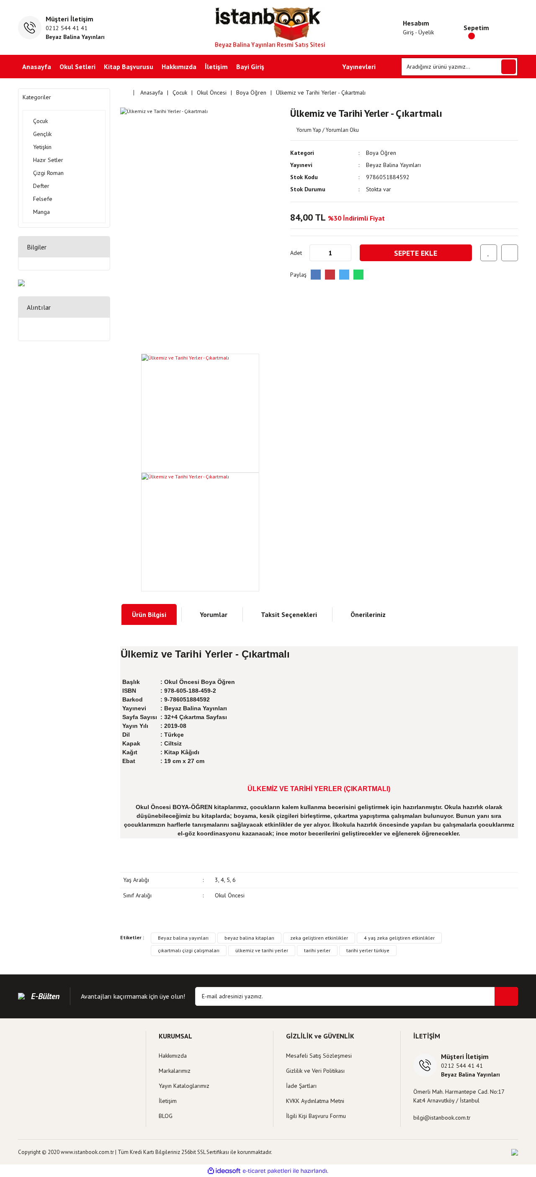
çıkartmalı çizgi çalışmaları (188, 950)
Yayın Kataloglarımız (184, 1086)
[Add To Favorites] (488, 252)
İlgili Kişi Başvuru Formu (316, 1116)
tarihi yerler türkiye (367, 950)
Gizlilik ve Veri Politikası (315, 1070)
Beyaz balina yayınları (183, 938)
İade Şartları (301, 1086)
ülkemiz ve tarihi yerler (261, 950)
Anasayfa (36, 66)
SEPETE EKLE (415, 253)
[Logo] (268, 27)
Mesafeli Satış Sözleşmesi (319, 1055)
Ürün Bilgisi (149, 614)
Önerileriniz (368, 614)
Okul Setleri (77, 66)
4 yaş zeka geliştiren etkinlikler (399, 938)
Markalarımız (175, 1070)
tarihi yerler (317, 950)
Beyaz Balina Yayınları (393, 165)
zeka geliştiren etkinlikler (319, 938)
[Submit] (506, 996)
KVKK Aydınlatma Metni (315, 1101)
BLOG (166, 1116)
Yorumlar (213, 614)
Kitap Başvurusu (128, 66)
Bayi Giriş (250, 66)
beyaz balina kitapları (249, 938)
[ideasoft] (224, 1171)
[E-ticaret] (266, 1170)
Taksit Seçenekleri (289, 614)
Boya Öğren (381, 153)
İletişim (216, 66)
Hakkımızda (179, 66)
